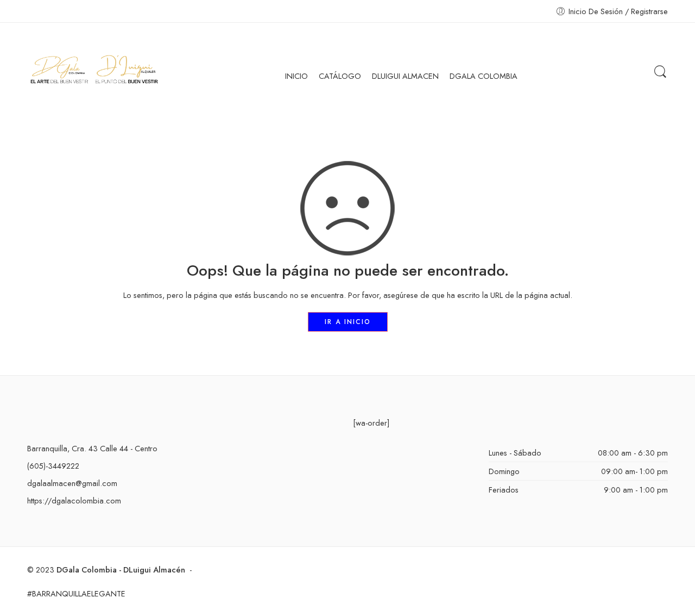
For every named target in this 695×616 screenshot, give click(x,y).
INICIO (296, 76)
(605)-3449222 (53, 465)
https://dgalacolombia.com (74, 500)
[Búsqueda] (660, 72)
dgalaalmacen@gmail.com (72, 483)
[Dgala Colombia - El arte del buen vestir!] (93, 72)
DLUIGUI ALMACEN (405, 76)
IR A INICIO (348, 322)
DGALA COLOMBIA (483, 76)
